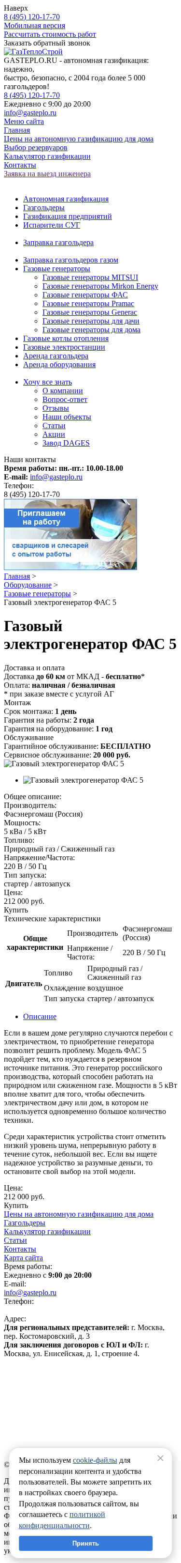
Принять (85, 1543)
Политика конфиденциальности (57, 1370)
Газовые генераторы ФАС (85, 295)
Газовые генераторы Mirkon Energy (100, 286)
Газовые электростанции (64, 347)
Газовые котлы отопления (66, 338)
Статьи (54, 425)
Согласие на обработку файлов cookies (67, 1387)
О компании (62, 391)
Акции (53, 434)
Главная (17, 576)
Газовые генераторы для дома (91, 329)
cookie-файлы (95, 1460)
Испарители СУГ (51, 225)
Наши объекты (66, 417)
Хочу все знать (47, 382)
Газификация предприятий (67, 216)
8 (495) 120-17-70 (32, 17)
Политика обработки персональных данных (76, 1379)
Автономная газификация (66, 199)
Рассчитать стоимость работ (50, 34)
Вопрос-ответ (64, 399)
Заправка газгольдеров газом (70, 260)
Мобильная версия (34, 25)
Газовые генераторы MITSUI (90, 277)
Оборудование (28, 585)
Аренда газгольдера (55, 356)
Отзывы (55, 408)
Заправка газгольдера (58, 242)
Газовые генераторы (56, 268)
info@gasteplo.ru (30, 112)
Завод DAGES (66, 443)
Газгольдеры (44, 207)
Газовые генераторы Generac (89, 312)
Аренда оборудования (59, 364)
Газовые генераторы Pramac (88, 303)
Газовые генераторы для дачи (90, 321)
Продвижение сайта (37, 1396)
